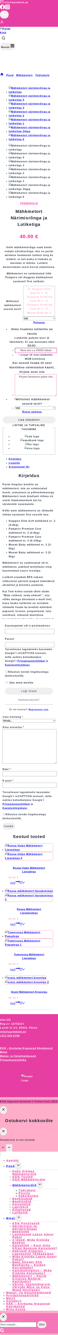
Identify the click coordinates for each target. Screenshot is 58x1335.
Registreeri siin (39, 709)
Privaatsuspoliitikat (31, 661)
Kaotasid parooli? (29, 699)
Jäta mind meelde (20, 682)
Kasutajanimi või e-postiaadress (27, 625)
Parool (9, 639)
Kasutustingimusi (17, 665)
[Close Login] (3, 1110)
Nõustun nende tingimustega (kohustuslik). (27, 674)
